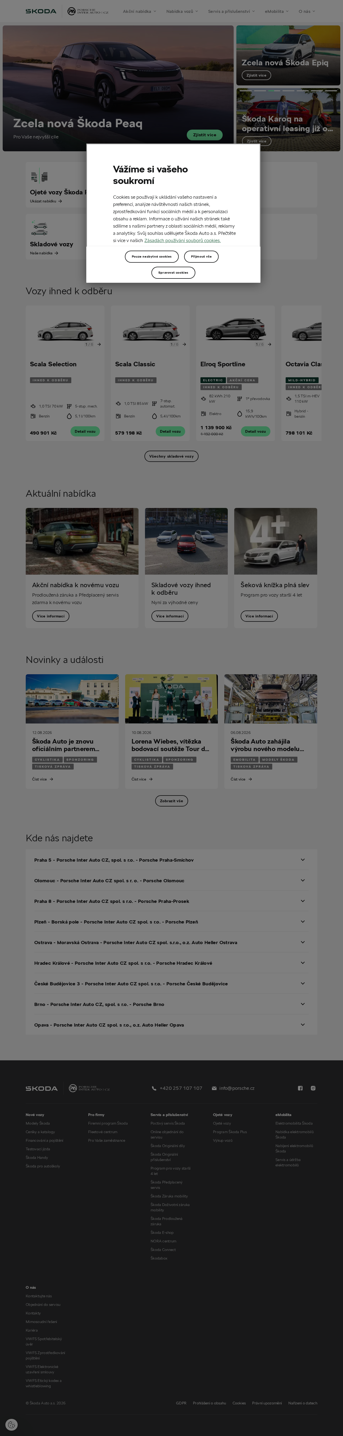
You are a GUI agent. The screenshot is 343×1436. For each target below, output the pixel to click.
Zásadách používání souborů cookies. (182, 240)
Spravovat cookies (173, 272)
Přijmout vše (201, 256)
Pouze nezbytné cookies (152, 256)
